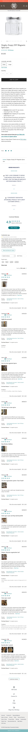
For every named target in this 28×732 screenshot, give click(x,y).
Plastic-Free (3, 721)
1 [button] (7, 41)
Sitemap (17, 719)
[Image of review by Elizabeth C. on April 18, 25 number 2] (10, 650)
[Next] (26, 41)
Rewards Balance (16, 715)
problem (16, 262)
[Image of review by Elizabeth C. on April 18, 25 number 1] (4, 650)
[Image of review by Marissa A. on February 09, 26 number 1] (4, 284)
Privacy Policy (11, 719)
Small (4, 64)
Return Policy (4, 719)
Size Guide (4, 67)
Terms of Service (21, 717)
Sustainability (23, 719)
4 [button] (15, 41)
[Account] (23, 5)
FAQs (15, 717)
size (3, 262)
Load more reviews (14, 679)
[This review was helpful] (22, 634)
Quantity (3, 70)
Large (9, 64)
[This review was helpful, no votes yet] (22, 308)
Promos (10, 717)
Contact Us (8, 715)
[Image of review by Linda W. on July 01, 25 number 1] (4, 448)
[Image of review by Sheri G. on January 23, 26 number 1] (4, 368)
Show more (4, 265)
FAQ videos (23, 139)
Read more (19, 295)
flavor (7, 262)
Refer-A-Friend (4, 717)
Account (3, 715)
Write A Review (14, 227)
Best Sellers (20, 721)
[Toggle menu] (1, 5)
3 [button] (12, 41)
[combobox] (22, 268)
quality (11, 262)
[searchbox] (7, 256)
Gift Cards (3, 723)
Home (4, 159)
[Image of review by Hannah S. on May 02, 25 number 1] (4, 602)
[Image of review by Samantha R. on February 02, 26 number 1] (4, 324)
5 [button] (18, 41)
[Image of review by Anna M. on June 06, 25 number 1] (4, 520)
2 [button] (10, 41)
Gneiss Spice (7, 727)
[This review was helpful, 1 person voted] (22, 673)
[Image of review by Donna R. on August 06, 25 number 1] (4, 412)
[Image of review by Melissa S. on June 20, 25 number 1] (4, 485)
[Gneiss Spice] (14, 6)
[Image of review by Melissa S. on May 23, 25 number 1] (4, 557)
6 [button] (20, 41)
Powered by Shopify (14, 727)
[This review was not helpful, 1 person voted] (25, 432)
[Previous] (1, 41)
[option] (14, 26)
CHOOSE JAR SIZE (6, 61)
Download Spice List (12, 721)
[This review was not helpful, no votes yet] (25, 308)
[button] (14, 730)
